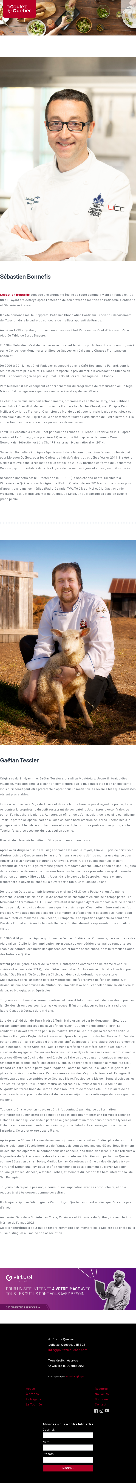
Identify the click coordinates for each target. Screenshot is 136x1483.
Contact (100, 1404)
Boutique (101, 1399)
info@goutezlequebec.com (67, 1350)
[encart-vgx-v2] (68, 1288)
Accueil (31, 1388)
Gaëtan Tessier (19, 760)
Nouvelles (102, 1394)
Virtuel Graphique (75, 1376)
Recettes (101, 1388)
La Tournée (34, 1404)
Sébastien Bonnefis (25, 276)
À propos (32, 1394)
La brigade (33, 1399)
